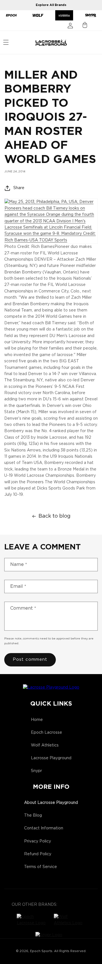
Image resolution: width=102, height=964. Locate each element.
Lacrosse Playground (51, 758)
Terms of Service (40, 867)
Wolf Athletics (45, 745)
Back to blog (55, 516)
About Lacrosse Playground (51, 803)
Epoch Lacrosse (46, 733)
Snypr (36, 771)
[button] (6, 42)
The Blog (33, 815)
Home (37, 720)
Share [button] (18, 188)
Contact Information (43, 828)
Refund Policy (37, 854)
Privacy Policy (37, 841)
